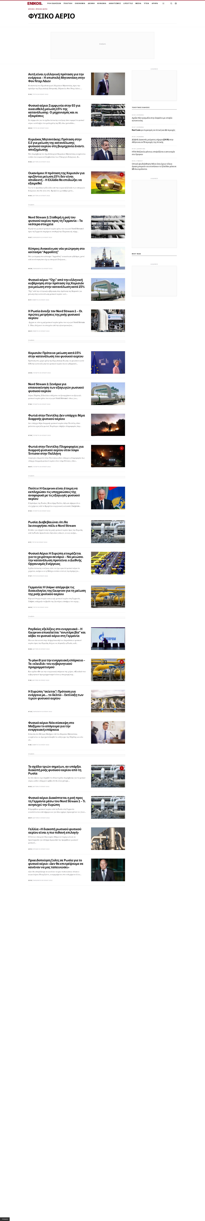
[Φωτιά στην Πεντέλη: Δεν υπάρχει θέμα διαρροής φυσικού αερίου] (108, 425)
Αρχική (31, 9)
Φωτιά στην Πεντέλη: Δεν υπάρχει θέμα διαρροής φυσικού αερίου (56, 417)
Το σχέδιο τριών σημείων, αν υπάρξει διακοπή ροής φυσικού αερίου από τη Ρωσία (54, 770)
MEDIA (138, 3)
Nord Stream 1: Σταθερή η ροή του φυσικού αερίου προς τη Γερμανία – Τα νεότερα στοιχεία (55, 221)
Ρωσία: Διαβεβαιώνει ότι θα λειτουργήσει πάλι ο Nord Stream (52, 523)
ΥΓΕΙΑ (146, 3)
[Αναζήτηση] (171, 3)
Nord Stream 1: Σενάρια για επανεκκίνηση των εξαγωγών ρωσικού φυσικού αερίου (56, 387)
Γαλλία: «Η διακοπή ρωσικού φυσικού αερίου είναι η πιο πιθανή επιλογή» (54, 830)
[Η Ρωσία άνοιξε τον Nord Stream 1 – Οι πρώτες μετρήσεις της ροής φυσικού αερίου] (108, 320)
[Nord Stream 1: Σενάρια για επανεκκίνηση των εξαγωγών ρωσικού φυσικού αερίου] (108, 393)
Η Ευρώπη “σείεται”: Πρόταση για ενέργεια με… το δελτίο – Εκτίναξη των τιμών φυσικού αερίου (55, 695)
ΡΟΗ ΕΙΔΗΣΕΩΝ (54, 3)
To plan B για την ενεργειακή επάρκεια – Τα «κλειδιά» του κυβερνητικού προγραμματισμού (56, 663)
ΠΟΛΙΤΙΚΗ (68, 3)
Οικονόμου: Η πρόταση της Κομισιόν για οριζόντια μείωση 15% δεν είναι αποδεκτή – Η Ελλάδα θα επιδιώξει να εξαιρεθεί (56, 178)
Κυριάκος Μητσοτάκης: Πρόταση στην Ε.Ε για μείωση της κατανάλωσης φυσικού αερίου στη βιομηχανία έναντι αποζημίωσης (56, 145)
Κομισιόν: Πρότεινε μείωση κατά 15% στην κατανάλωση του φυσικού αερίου (55, 354)
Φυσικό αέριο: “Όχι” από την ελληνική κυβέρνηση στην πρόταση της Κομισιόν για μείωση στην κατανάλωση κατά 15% (56, 283)
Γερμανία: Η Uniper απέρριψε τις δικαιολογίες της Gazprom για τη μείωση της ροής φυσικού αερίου (57, 590)
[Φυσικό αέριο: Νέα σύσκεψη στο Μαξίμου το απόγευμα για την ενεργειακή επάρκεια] (108, 733)
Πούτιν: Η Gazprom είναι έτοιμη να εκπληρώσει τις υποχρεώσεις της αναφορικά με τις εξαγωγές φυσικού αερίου (54, 494)
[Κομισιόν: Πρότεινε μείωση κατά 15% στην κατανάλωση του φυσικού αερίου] (108, 362)
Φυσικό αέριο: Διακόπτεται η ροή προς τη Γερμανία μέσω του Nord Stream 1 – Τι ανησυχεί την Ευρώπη (56, 801)
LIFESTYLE (128, 3)
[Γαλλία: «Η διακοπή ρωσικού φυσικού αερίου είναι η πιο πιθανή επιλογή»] (108, 838)
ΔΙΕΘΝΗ (91, 3)
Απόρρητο (5, 1219)
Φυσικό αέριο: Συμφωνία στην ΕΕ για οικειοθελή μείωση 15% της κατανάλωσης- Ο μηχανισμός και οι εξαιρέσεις (54, 111)
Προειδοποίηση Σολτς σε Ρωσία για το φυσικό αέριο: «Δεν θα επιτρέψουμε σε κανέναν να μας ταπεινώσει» (55, 863)
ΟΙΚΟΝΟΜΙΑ (80, 3)
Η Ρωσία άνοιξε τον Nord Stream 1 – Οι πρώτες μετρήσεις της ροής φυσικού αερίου (55, 314)
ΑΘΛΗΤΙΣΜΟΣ (115, 3)
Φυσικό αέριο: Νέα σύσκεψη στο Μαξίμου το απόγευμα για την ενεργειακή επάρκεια (51, 726)
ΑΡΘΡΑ (155, 3)
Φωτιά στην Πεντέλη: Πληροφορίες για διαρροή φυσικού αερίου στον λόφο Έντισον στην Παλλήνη (56, 450)
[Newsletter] (176, 3)
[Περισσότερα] (163, 3)
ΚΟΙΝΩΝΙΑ (101, 3)
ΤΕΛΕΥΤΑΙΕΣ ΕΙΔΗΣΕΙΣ (141, 107)
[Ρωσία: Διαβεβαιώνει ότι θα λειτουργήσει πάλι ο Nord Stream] (108, 531)
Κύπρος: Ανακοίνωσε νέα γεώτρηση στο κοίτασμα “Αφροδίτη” (56, 250)
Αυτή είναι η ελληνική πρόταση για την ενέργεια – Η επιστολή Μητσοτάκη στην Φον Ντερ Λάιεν (56, 77)
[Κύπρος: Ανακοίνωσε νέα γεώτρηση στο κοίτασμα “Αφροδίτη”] (108, 258)
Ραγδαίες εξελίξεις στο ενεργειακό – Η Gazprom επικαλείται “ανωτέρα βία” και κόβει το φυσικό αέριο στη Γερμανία (57, 632)
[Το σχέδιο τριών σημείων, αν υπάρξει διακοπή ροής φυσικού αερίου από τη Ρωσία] (108, 776)
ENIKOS (34, 3)
